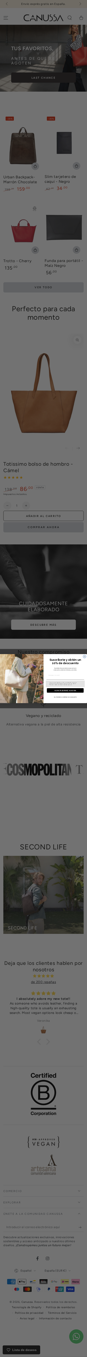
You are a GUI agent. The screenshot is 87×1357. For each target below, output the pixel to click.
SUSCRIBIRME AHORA (65, 690)
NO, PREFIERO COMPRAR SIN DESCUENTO (65, 697)
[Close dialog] (84, 656)
